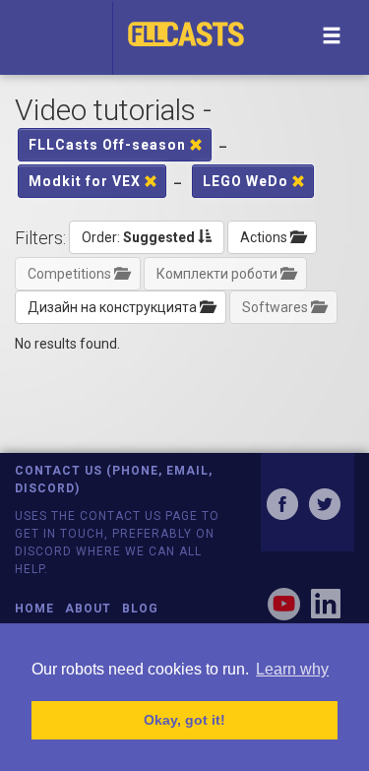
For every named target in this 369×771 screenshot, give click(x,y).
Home (34, 608)
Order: (138, 237)
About (88, 608)
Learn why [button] (292, 669)
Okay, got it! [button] (184, 720)
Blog (140, 608)
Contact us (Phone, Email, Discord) (114, 479)
